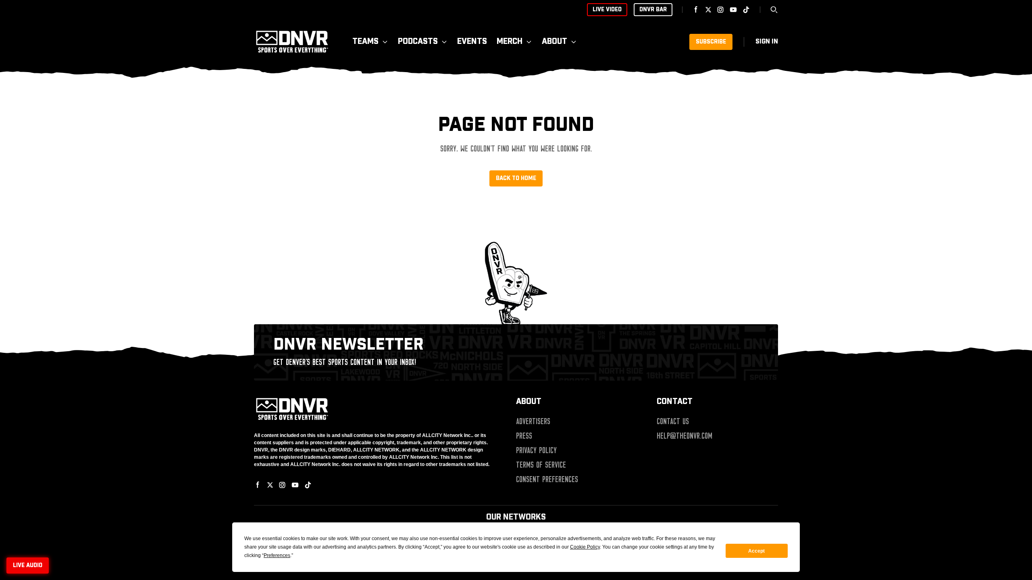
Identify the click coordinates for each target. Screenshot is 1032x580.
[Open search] (774, 10)
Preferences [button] (277, 555)
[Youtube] (733, 10)
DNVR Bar (653, 9)
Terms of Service (541, 464)
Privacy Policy (536, 450)
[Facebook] (696, 10)
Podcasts (418, 41)
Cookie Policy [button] (585, 547)
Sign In (766, 41)
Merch (509, 41)
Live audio (27, 565)
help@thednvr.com (684, 435)
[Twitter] (708, 9)
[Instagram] (720, 10)
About (554, 41)
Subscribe (711, 42)
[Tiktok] (746, 10)
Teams (365, 41)
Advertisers (533, 421)
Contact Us (673, 421)
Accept (756, 551)
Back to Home (516, 178)
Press (524, 435)
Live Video (607, 9)
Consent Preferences (547, 479)
